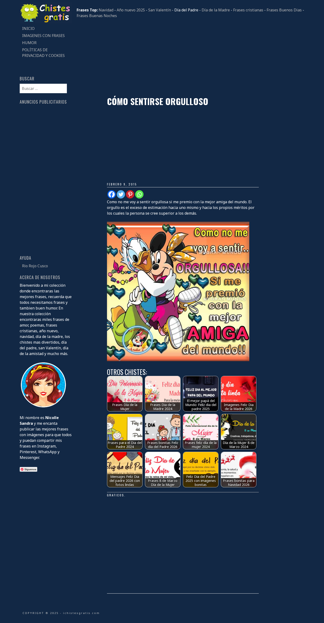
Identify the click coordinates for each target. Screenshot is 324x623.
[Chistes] (46, 22)
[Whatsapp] (139, 194)
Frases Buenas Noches (97, 15)
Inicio (28, 28)
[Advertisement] (190, 57)
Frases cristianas (248, 10)
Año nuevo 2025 (131, 10)
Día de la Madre (216, 10)
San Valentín (159, 10)
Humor (29, 42)
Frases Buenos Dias (284, 10)
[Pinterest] (130, 194)
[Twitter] (121, 194)
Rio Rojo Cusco (35, 265)
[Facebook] (111, 194)
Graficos (115, 495)
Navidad (106, 10)
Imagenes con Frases (43, 35)
